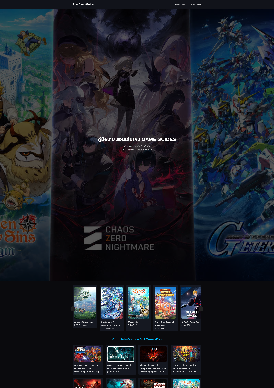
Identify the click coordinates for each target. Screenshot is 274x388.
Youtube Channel (181, 4)
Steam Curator (195, 4)
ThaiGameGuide (83, 4)
